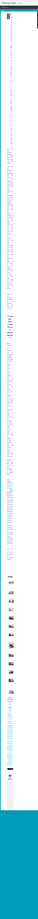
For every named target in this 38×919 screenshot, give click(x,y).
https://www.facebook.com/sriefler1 (10, 485)
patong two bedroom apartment (10, 729)
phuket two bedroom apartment (10, 752)
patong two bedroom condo (10, 743)
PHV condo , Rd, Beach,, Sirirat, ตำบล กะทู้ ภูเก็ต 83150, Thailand (10, 716)
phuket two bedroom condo (10, 759)
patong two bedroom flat (10, 748)
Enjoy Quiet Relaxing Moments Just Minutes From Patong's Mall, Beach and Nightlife (11, 80)
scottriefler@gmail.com (10, 497)
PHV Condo (10, 703)
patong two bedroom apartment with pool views (10, 736)
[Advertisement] (23, 41)
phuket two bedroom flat (10, 764)
